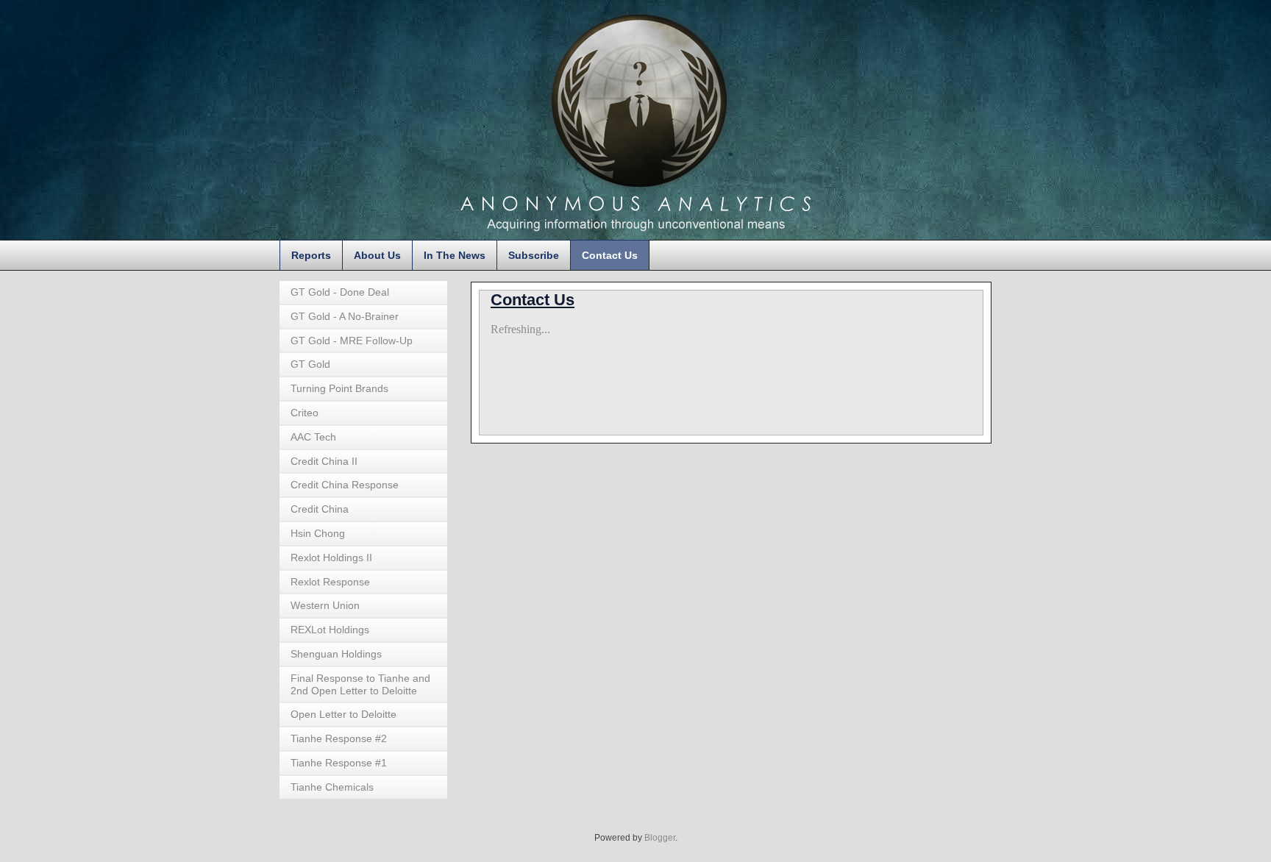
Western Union (325, 605)
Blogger (659, 838)
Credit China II (324, 461)
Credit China (320, 509)
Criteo (304, 412)
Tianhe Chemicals (332, 787)
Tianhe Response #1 (339, 763)
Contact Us (610, 255)
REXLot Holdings (330, 629)
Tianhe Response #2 (339, 738)
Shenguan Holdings (336, 654)
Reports (311, 255)
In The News (454, 255)
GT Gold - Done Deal (340, 292)
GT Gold (310, 364)
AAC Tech (313, 437)
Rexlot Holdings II (331, 557)
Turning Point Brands (339, 388)
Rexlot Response (330, 582)
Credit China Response (345, 485)
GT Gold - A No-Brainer (345, 316)
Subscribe (533, 255)
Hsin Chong (318, 533)
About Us (377, 255)
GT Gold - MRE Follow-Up (352, 340)
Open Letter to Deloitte (343, 714)
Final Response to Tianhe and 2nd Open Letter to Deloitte (360, 684)
